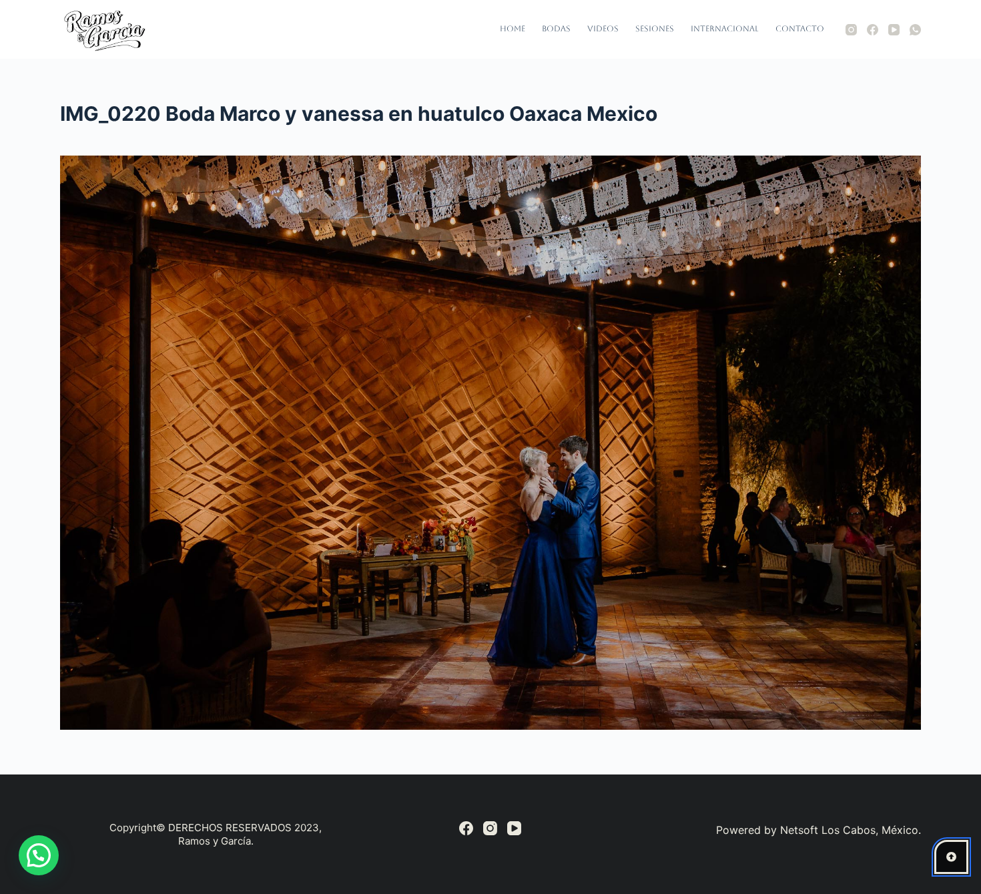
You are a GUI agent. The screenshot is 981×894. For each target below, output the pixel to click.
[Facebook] (872, 29)
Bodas (556, 28)
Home (512, 28)
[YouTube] (894, 29)
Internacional (725, 28)
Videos (603, 28)
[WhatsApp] (915, 29)
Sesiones (654, 28)
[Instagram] (851, 29)
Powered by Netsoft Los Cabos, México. (818, 830)
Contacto (799, 28)
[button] (39, 855)
